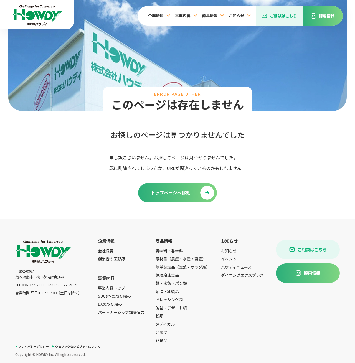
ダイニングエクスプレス (242, 275)
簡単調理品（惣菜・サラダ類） (183, 267)
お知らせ (229, 250)
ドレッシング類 (169, 299)
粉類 (159, 316)
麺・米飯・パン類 (171, 283)
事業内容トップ (111, 288)
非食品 (161, 340)
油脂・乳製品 (167, 291)
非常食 (161, 332)
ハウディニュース (236, 267)
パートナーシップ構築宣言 (121, 312)
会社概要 (105, 250)
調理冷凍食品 (167, 275)
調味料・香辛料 (169, 250)
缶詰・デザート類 (171, 308)
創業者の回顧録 (111, 259)
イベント (229, 259)
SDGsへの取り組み (114, 296)
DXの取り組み (110, 304)
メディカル (165, 324)
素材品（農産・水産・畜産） (181, 259)
